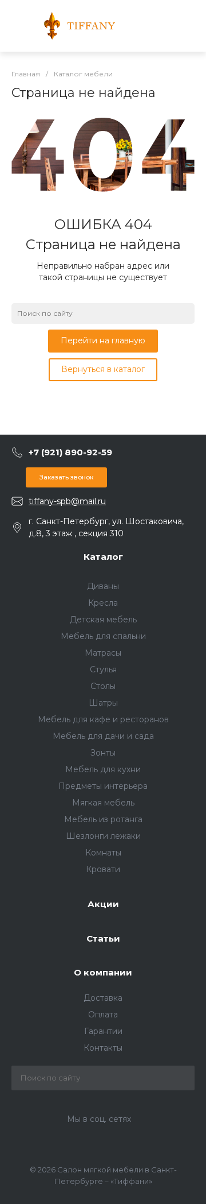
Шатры (103, 703)
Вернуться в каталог (103, 369)
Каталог (103, 556)
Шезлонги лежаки (103, 836)
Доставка (103, 998)
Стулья (103, 669)
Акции (103, 904)
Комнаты (103, 852)
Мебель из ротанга (103, 819)
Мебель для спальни (103, 636)
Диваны (103, 586)
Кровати (103, 869)
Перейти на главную (103, 340)
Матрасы (103, 653)
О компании (103, 972)
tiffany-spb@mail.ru (67, 501)
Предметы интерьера (103, 786)
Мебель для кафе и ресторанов (103, 719)
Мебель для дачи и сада (103, 736)
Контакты (103, 1048)
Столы (103, 686)
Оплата (103, 1014)
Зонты (103, 753)
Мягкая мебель (103, 802)
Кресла (103, 603)
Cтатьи (103, 938)
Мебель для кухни (103, 769)
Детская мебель (103, 619)
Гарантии (103, 1031)
